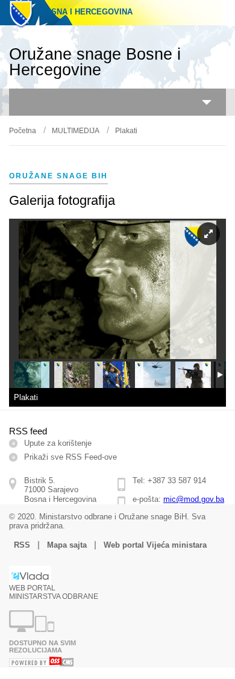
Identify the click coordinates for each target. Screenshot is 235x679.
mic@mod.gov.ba (193, 499)
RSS (22, 544)
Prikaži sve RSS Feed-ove (70, 457)
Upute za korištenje (58, 443)
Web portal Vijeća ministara (155, 544)
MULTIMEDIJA (75, 131)
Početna (22, 131)
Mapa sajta (67, 544)
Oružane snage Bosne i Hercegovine (95, 62)
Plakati (126, 131)
